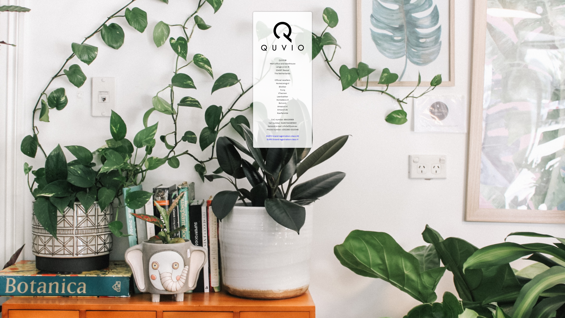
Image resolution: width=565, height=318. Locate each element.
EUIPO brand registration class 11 (282, 139)
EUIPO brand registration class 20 (282, 136)
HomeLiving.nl (282, 83)
